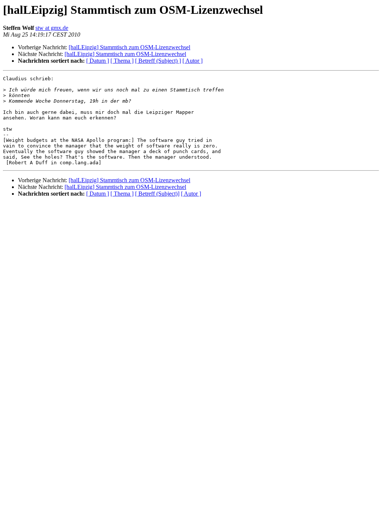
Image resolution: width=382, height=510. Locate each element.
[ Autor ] (192, 60)
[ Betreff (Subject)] (157, 193)
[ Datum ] (97, 60)
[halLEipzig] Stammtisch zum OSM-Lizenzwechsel (129, 47)
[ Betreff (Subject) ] (158, 60)
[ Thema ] (122, 60)
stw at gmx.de (51, 28)
